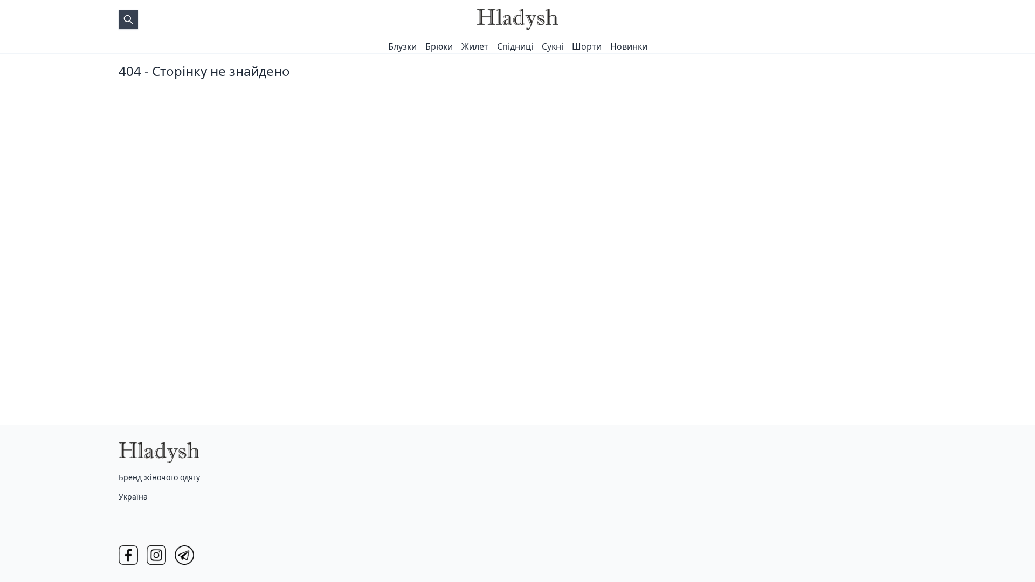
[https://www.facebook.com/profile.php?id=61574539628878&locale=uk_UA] (128, 555)
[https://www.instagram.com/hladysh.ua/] (156, 555)
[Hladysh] (517, 19)
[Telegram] (184, 555)
